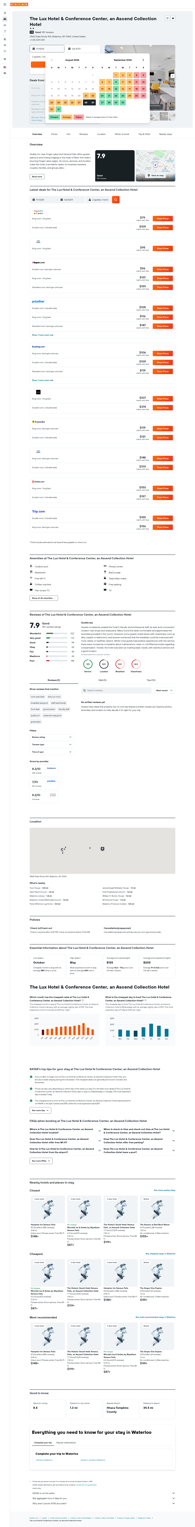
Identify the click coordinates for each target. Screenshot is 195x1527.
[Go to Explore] (5, 45)
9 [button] (51, 88)
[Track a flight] (5, 51)
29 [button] (93, 102)
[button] (5, 4)
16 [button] (52, 95)
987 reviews (48, 32)
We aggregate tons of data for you (50, 1498)
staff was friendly (58, 703)
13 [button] (79, 88)
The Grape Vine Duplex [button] (151, 1288)
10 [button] (58, 88)
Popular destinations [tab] (66, 1442)
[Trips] (5, 59)
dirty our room (54, 696)
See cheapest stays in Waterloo (160, 1253)
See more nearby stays (164, 1190)
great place (36, 721)
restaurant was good (52, 715)
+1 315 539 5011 (37, 39)
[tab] (54, 680)
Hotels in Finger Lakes (126, 1518)
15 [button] (93, 88)
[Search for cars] (5, 25)
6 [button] (79, 82)
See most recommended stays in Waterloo (155, 1317)
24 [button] (58, 102)
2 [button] (51, 82)
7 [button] (86, 82)
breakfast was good (39, 703)
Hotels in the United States (81, 1518)
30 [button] (51, 109)
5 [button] (72, 82)
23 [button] (51, 102)
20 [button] (79, 95)
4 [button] (65, 82)
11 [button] (65, 88)
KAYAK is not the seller (44, 1493)
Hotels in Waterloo (44, 1460)
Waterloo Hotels (144, 1518)
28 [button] (86, 102)
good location (49, 709)
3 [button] (58, 82)
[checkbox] (44, 771)
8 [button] (93, 82)
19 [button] (72, 95)
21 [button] (86, 95)
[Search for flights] (5, 13)
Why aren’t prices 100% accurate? (50, 1503)
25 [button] (65, 102)
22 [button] (93, 95)
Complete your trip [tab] (43, 1442)
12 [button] (72, 88)
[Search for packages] (5, 31)
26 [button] (72, 102)
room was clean (38, 696)
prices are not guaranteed (86, 1485)
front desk (35, 709)
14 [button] (86, 88)
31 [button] (59, 109)
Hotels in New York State (104, 1518)
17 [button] (59, 95)
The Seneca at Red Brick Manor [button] (155, 1224)
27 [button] (79, 102)
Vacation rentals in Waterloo (93, 1460)
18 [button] (65, 95)
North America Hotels (58, 1518)
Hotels (44, 1518)
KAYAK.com (34, 1518)
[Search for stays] (5, 19)
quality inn (35, 715)
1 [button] (92, 75)
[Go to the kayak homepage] (19, 4)
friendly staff (64, 709)
